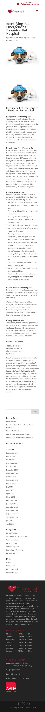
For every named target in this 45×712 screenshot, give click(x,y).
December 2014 (12, 507)
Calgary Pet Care (12, 40)
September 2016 (12, 453)
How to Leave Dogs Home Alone (17, 434)
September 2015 (12, 480)
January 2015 (11, 504)
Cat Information (12, 540)
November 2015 (12, 473)
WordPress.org (11, 572)
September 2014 (12, 517)
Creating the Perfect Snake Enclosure (20, 438)
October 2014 (11, 514)
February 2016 (11, 463)
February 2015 (11, 500)
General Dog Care (12, 547)
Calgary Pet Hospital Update (16, 536)
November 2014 (12, 510)
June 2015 (9, 490)
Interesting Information (14, 550)
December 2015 (12, 470)
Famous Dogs (11, 421)
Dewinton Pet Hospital (16, 38)
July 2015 (9, 487)
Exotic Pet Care (11, 543)
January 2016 (11, 466)
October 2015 (11, 477)
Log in (8, 562)
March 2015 (10, 497)
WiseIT (20, 708)
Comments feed (12, 569)
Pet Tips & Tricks (12, 553)
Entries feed (10, 566)
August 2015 (10, 483)
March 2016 (10, 460)
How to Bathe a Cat (13, 431)
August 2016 (10, 456)
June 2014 (9, 521)
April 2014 (10, 524)
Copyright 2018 (30, 708)
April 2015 (10, 494)
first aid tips (23, 371)
